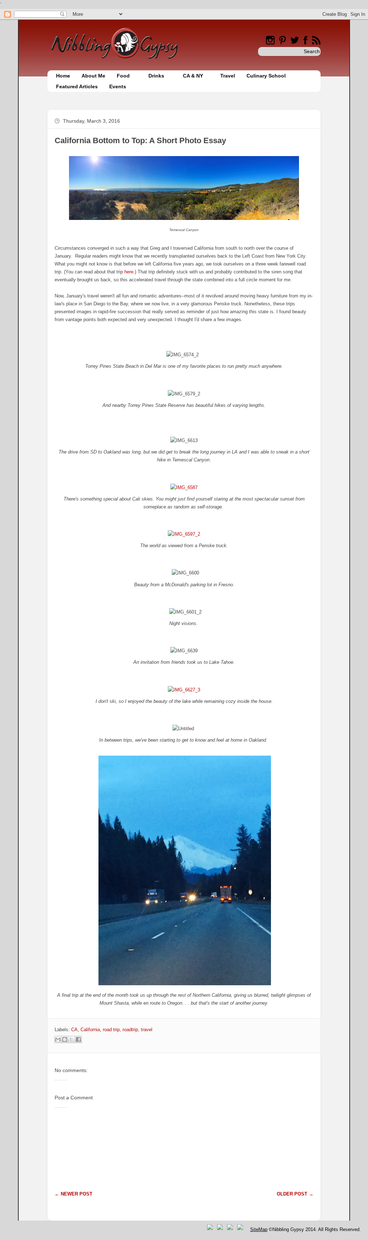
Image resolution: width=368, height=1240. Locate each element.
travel (146, 1029)
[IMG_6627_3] (184, 689)
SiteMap (258, 1229)
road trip (111, 1029)
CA (74, 1029)
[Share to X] (71, 1039)
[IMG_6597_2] (184, 534)
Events (117, 86)
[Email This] (57, 1039)
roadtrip (130, 1029)
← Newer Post (73, 1194)
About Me (93, 76)
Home (63, 76)
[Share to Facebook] (78, 1039)
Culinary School (266, 76)
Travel (227, 76)
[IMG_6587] (184, 487)
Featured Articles (77, 86)
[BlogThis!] (64, 1039)
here (128, 271)
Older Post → (295, 1194)
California (90, 1029)
